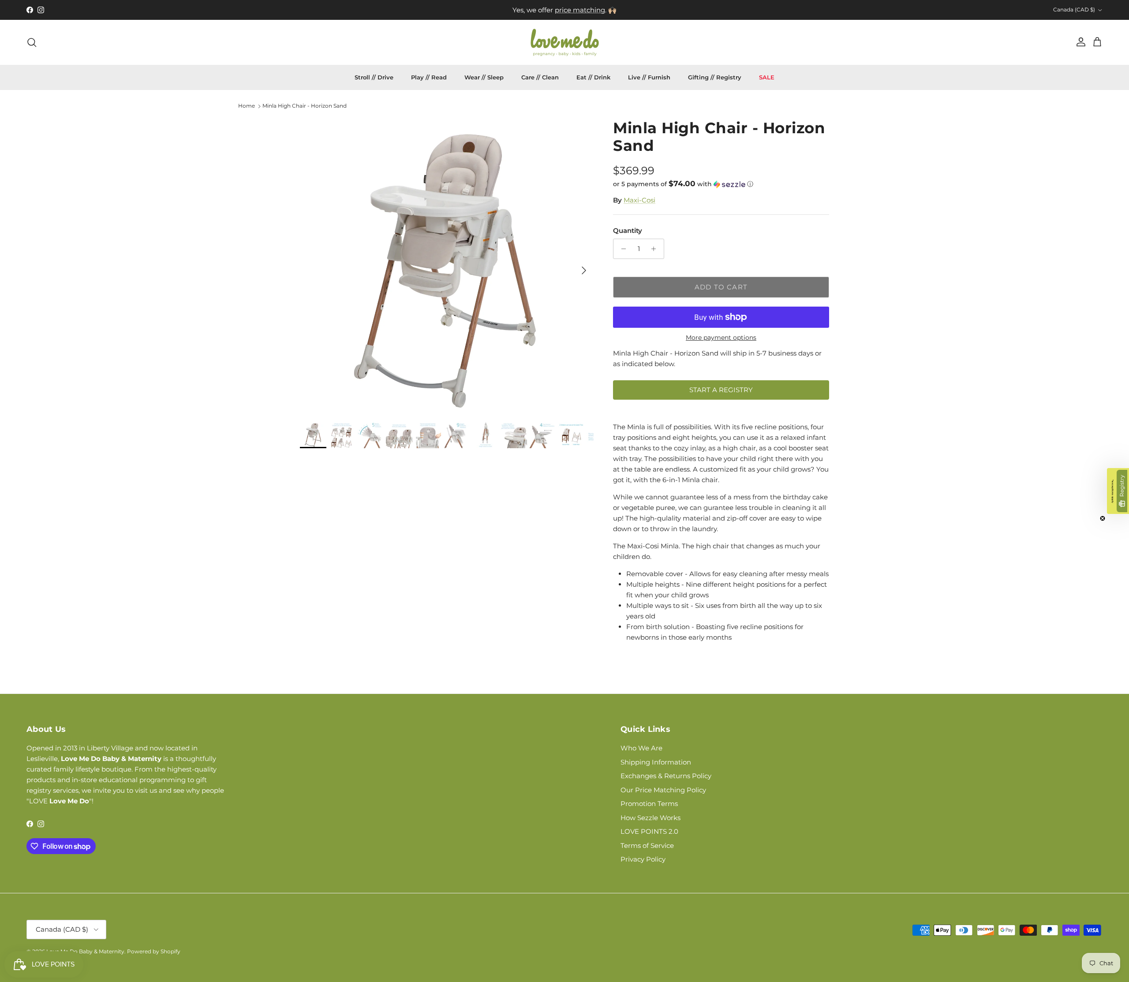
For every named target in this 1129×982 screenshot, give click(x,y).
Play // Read (429, 77)
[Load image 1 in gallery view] (447, 266)
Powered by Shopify (153, 951)
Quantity (627, 230)
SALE (766, 77)
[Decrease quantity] (621, 249)
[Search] (31, 42)
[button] (683, 184)
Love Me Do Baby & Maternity (85, 951)
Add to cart (721, 287)
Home (246, 106)
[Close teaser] (1102, 518)
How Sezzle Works (650, 817)
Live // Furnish (649, 77)
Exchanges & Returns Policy (666, 776)
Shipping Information (656, 762)
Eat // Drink (593, 77)
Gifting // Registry (714, 77)
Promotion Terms (649, 803)
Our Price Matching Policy (663, 790)
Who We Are (641, 748)
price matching (580, 10)
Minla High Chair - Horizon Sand (304, 106)
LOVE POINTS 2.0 (649, 831)
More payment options (721, 337)
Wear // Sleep (484, 77)
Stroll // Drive (374, 77)
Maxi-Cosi (639, 200)
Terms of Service (647, 845)
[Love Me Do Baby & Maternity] (565, 42)
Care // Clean (540, 77)
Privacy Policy (643, 859)
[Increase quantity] (656, 249)
